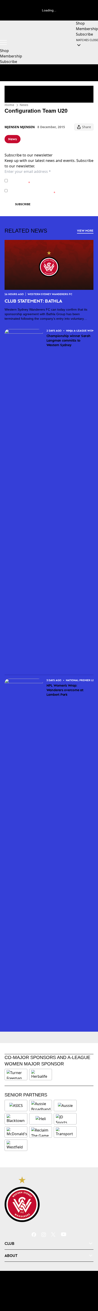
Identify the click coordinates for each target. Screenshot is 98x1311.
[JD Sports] (65, 1118)
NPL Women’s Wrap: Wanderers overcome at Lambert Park (64, 689)
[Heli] (40, 1118)
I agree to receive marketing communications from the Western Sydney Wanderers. (51, 190)
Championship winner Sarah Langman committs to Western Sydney (68, 340)
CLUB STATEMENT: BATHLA (33, 301)
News (24, 105)
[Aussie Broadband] (40, 1105)
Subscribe (23, 204)
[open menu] (3, 42)
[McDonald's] (17, 1132)
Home (9, 105)
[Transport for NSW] (65, 1132)
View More (85, 230)
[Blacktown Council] (16, 1118)
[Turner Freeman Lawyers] (16, 1074)
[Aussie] (65, 1105)
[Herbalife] (40, 1074)
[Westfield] (16, 1145)
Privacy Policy (41, 178)
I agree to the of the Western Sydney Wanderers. (48, 180)
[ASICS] (16, 1105)
